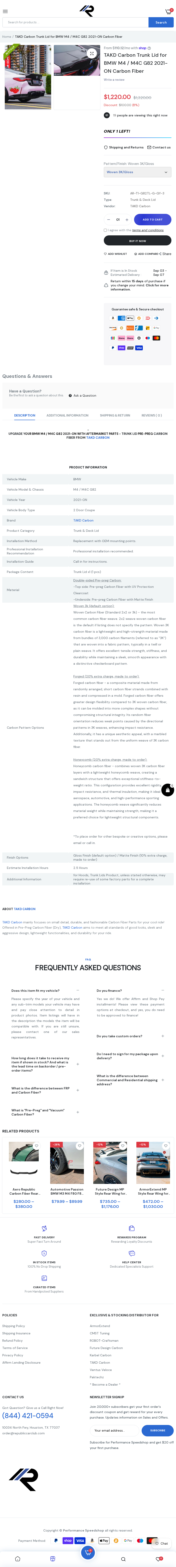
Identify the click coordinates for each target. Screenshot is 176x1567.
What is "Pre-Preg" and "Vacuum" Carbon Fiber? (37, 1112)
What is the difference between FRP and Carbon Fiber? (40, 1090)
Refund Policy (12, 1341)
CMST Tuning (100, 1333)
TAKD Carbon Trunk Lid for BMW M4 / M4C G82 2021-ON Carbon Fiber (136, 63)
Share (166, 254)
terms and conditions (148, 230)
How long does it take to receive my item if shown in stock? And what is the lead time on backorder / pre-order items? (40, 1064)
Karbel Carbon (100, 1355)
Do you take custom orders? (119, 1036)
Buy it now (137, 241)
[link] (37, 1146)
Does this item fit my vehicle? (35, 991)
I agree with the (136, 230)
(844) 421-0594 (27, 1415)
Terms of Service (15, 1348)
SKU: (107, 193)
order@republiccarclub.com (23, 1433)
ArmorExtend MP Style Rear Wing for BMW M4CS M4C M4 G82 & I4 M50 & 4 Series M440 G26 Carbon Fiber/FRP (153, 1191)
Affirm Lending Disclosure (21, 1362)
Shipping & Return (115, 415)
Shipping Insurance (16, 1333)
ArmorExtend (100, 1326)
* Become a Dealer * (105, 1384)
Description (24, 415)
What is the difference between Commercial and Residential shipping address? (127, 1080)
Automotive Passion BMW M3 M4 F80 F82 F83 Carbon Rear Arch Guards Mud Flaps (66, 1191)
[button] (137, 132)
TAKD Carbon (98, 437)
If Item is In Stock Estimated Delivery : (126, 273)
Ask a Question (84, 395)
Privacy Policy (12, 1355)
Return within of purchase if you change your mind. (140, 285)
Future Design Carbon (106, 1348)
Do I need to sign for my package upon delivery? (127, 1056)
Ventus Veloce (101, 1370)
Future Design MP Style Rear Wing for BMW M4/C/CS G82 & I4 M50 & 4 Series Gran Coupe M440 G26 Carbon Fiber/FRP (110, 1191)
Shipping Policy (13, 1326)
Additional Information (67, 415)
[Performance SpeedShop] (87, 12)
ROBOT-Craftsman (104, 1341)
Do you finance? (109, 991)
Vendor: (110, 206)
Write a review (114, 80)
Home (6, 37)
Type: (108, 200)
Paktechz (97, 1377)
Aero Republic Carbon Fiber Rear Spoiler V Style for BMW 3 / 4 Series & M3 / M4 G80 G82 (24, 1191)
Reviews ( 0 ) (152, 415)
